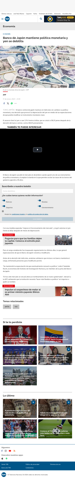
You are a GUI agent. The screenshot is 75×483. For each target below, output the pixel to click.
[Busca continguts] (41, 18)
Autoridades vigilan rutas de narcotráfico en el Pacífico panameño (17, 413)
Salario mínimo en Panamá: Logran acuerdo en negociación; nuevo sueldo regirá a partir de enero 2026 (54, 358)
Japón (7, 307)
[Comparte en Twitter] (8, 103)
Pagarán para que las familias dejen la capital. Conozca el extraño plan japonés (23, 241)
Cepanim (29, 14)
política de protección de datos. (38, 214)
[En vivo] (58, 17)
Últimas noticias (6, 14)
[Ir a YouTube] (10, 451)
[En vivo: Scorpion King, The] (50, 18)
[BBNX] (3, 474)
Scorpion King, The (63, 20)
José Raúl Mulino (19, 14)
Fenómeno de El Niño (45, 14)
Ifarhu (35, 14)
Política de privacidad (32, 464)
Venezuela (57, 14)
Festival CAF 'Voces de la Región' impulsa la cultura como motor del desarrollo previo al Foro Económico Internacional (19, 358)
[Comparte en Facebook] (4, 103)
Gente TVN (4, 464)
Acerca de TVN (6, 468)
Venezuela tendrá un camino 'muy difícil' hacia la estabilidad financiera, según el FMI (54, 339)
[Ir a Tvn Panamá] (21, 18)
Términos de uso (55, 464)
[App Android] (6, 458)
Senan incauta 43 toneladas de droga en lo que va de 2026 (53, 414)
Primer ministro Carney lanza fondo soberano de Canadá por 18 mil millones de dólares (18, 339)
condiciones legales (18, 214)
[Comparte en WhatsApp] (12, 103)
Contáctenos (30, 468)
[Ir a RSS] (14, 451)
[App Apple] (2, 458)
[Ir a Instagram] (6, 451)
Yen (16, 307)
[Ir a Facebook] (2, 451)
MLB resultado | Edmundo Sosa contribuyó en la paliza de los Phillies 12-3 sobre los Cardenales (20, 433)
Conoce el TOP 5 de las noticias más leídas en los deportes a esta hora (55, 433)
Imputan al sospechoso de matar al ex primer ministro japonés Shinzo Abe (23, 292)
